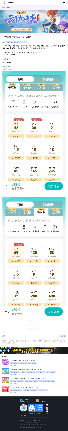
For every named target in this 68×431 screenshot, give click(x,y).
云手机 (32, 420)
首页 (3, 7)
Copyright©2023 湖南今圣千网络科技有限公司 (30, 427)
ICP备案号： (28, 422)
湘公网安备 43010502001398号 (27, 424)
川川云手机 (37, 420)
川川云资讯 (8, 7)
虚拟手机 (28, 420)
